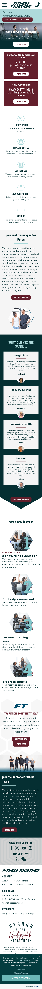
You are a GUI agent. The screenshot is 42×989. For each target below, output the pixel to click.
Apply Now (9, 830)
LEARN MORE (21, 744)
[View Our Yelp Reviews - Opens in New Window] (17, 859)
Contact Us (7, 884)
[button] (4, 4)
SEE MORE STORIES (21, 499)
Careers (29, 884)
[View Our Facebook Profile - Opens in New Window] (11, 848)
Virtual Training (28, 899)
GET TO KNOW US (21, 297)
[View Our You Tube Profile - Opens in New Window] (24, 848)
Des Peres (9, 12)
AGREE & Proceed (21, 978)
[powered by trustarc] (36, 987)
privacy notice (23, 960)
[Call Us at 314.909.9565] (37, 4)
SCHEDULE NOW (21, 739)
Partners (13, 914)
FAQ (22, 914)
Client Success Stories (12, 903)
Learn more (21, 74)
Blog (4, 914)
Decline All (21, 968)
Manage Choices (21, 972)
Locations (19, 884)
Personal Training (10, 895)
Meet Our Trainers (19, 881)
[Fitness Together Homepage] (21, 4)
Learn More (21, 44)
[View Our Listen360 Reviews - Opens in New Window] (23, 859)
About (5, 881)
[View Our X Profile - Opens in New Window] (17, 848)
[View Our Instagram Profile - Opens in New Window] (30, 848)
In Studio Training (10, 899)
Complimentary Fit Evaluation (17, 19)
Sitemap (30, 914)
